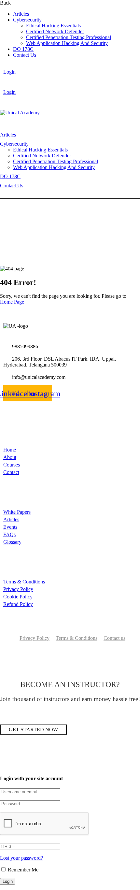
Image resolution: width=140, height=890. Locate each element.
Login (9, 72)
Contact (11, 472)
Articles (21, 14)
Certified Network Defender (55, 31)
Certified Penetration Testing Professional (68, 37)
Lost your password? (21, 858)
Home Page (12, 302)
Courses (11, 464)
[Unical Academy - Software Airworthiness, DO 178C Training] (20, 112)
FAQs (9, 534)
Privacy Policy (18, 589)
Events (10, 527)
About (9, 457)
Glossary (12, 542)
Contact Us (24, 55)
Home (9, 449)
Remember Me (22, 869)
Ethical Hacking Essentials (53, 25)
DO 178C (23, 49)
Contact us (114, 638)
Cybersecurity (27, 19)
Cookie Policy (18, 596)
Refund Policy (18, 604)
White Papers (17, 512)
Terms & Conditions (24, 581)
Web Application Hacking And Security (67, 43)
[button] (35, 82)
